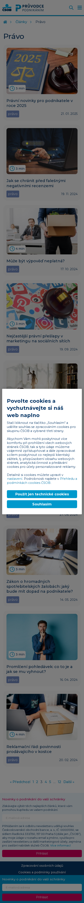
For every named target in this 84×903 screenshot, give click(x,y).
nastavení (14, 479)
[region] (42, 451)
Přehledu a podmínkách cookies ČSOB (42, 481)
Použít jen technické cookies (42, 494)
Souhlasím (42, 504)
